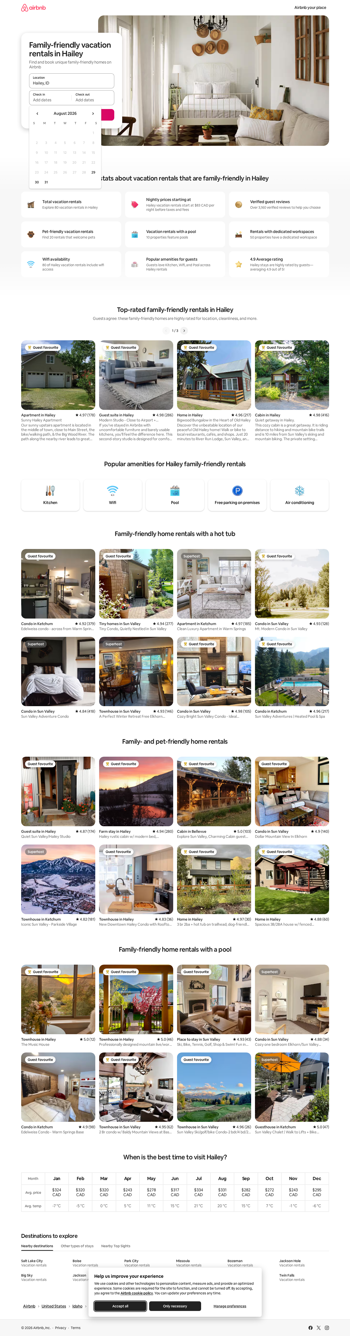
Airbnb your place (310, 7)
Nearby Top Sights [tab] (115, 1246)
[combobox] (71, 83)
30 (37, 182)
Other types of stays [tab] (77, 1246)
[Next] (184, 331)
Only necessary (175, 1306)
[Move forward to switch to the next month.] (92, 113)
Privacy (60, 1328)
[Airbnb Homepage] (33, 7)
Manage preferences (230, 1306)
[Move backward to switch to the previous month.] (37, 113)
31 (46, 182)
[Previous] (166, 331)
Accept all (120, 1306)
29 (93, 172)
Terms (76, 1328)
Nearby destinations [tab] (37, 1246)
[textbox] (50, 100)
